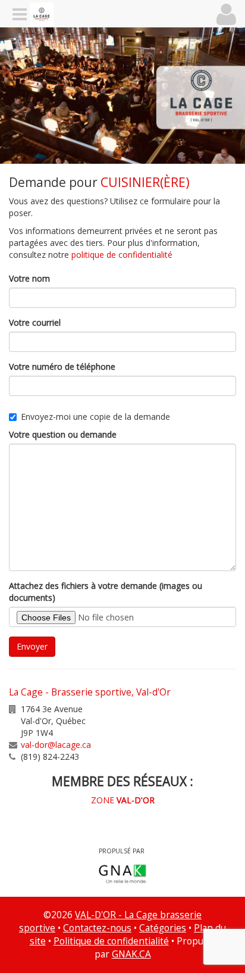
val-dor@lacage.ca (56, 744)
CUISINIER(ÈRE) (145, 182)
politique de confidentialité (121, 254)
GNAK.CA (131, 954)
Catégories (162, 928)
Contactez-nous (97, 928)
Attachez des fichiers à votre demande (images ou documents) (105, 591)
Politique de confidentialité (111, 941)
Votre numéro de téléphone (62, 366)
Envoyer (32, 646)
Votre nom (29, 278)
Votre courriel (35, 322)
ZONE (123, 800)
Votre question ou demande (63, 434)
